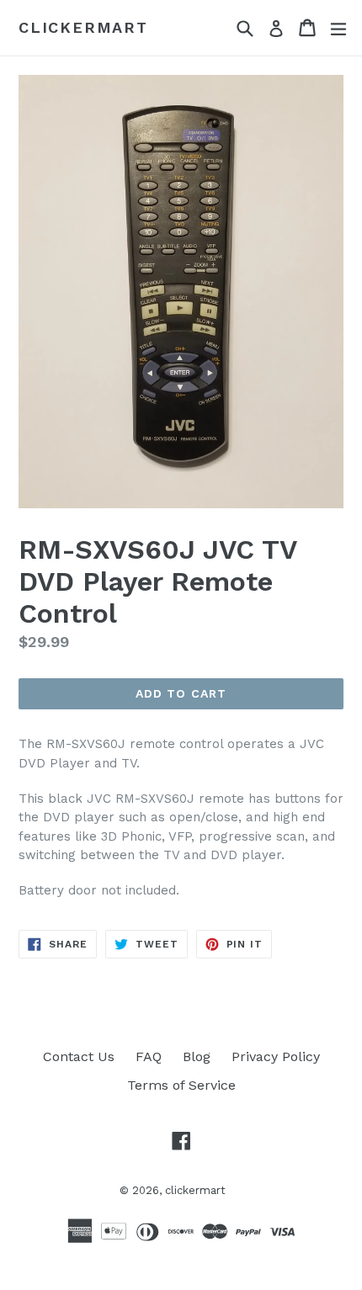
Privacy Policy (276, 1056)
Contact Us (78, 1056)
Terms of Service (181, 1085)
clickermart (83, 27)
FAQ (149, 1056)
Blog (196, 1056)
